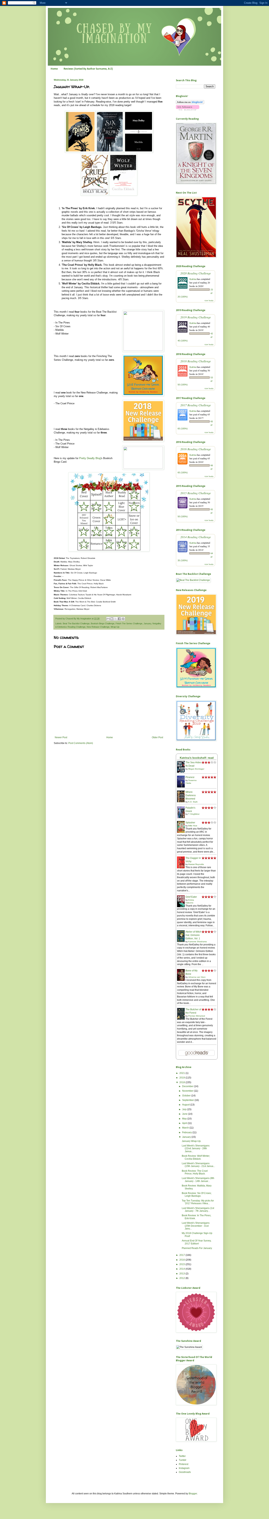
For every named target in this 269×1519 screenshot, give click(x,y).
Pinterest (183, 1464)
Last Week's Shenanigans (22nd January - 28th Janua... (196, 1148)
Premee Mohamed (196, 1016)
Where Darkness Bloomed (191, 795)
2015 (182, 1264)
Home (54, 68)
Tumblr (182, 1460)
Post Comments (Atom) (80, 743)
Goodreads (185, 1472)
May (184, 1118)
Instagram (184, 1468)
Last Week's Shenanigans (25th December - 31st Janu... (196, 1226)
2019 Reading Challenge (195, 317)
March (185, 1127)
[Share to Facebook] (119, 619)
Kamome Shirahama (197, 941)
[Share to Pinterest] (123, 619)
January (147, 623)
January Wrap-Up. (191, 1141)
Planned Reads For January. (197, 1248)
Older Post (157, 737)
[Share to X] (116, 619)
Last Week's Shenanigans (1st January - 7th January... (198, 1209)
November (188, 1090)
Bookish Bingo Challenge (102, 623)
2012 (182, 1278)
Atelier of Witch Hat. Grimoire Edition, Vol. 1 (193, 935)
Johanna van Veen (197, 977)
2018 (182, 1082)
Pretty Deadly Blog (90, 458)
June (185, 1114)
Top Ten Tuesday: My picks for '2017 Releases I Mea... (198, 1202)
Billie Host (192, 826)
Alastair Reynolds (196, 864)
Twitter (182, 1456)
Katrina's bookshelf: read (197, 757)
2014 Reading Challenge (195, 537)
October (186, 1095)
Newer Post (61, 737)
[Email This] (108, 619)
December (188, 1086)
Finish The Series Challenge (129, 623)
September (188, 1100)
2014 (182, 1268)
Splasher (190, 822)
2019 (182, 1077)
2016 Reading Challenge (195, 449)
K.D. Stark (193, 802)
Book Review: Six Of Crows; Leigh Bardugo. (196, 1194)
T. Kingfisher (193, 814)
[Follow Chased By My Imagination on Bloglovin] (190, 103)
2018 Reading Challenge (195, 361)
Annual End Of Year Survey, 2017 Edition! (196, 1242)
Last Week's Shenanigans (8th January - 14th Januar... (198, 1179)
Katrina (192, 279)
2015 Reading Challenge (195, 493)
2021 (182, 1073)
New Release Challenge (98, 627)
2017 (182, 1255)
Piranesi (190, 777)
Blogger (193, 1493)
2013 (182, 1273)
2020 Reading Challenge (195, 273)
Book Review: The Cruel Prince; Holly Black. (195, 1172)
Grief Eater (191, 897)
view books (208, 300)
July (184, 1109)
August (186, 1104)
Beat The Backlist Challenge (76, 623)
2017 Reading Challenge (195, 405)
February (187, 1132)
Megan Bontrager (196, 769)
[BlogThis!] (112, 619)
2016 (182, 1259)
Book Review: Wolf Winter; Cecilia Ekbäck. (196, 1157)
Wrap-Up (115, 627)
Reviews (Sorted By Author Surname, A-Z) (88, 68)
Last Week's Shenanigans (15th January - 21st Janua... (198, 1165)
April (185, 1123)
